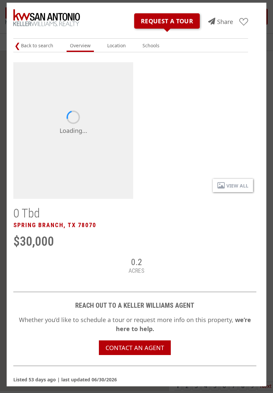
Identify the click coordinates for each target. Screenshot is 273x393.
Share (225, 22)
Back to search (37, 45)
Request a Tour (167, 21)
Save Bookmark (244, 22)
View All (237, 186)
